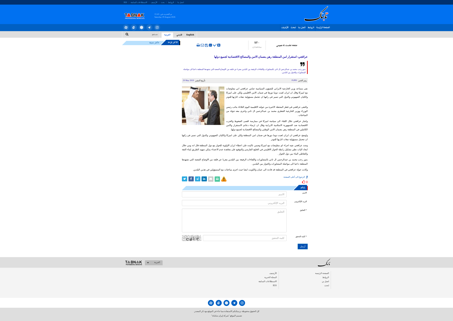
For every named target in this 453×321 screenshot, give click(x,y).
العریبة (157, 262)
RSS (125, 2)
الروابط (171, 2)
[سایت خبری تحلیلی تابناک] (136, 12)
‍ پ (215, 44)
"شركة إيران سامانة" (220, 315)
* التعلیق (303, 210)
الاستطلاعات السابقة (139, 2)
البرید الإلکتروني (300, 201)
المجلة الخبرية (270, 277)
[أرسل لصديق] (202, 45)
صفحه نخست (291, 45)
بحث (163, 2)
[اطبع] (198, 45)
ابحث (293, 28)
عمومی (279, 45)
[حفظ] (206, 45)
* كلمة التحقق (301, 236)
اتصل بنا (180, 2)
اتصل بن (325, 281)
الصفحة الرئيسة (323, 28)
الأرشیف (154, 2)
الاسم (304, 193)
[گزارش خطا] (223, 179)
